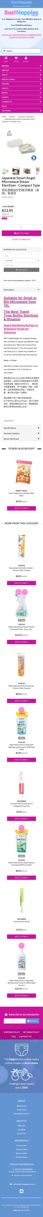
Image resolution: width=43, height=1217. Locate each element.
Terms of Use (21, 1145)
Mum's (5, 93)
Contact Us (25, 1036)
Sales (4, 106)
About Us (21, 1126)
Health (5, 88)
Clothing (6, 111)
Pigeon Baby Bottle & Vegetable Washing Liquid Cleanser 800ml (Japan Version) (21, 982)
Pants (4, 75)
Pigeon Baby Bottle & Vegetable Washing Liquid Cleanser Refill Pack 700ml (21, 747)
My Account (21, 1106)
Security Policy (21, 1157)
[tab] (21, 289)
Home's (5, 97)
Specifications (10, 428)
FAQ (14, 1036)
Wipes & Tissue (8, 79)
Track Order (21, 1110)
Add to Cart (22, 233)
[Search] (4, 50)
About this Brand (11, 439)
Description (9, 289)
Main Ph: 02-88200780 (23, 1169)
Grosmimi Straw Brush (21, 921)
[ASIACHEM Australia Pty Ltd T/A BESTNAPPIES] (21, 13)
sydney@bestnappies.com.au (23, 1184)
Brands (5, 66)
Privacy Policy (21, 1149)
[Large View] (5, 171)
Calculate (22, 270)
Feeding (5, 84)
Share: (5, 206)
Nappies (5, 70)
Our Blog (21, 1129)
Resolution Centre (21, 1114)
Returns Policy (31, 1032)
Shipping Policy (12, 1032)
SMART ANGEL (7, 197)
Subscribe (33, 1021)
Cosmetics (7, 102)
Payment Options (11, 433)
